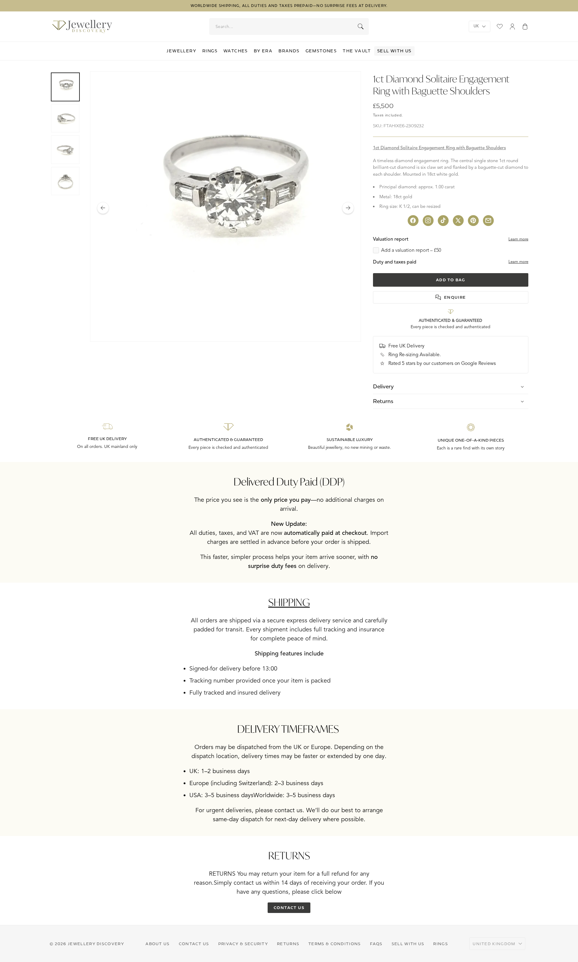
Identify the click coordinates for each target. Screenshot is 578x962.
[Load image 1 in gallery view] (65, 87)
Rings (209, 51)
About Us (157, 943)
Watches (235, 51)
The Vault (357, 51)
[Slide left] (103, 208)
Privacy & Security (243, 943)
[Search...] (360, 26)
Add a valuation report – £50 (411, 250)
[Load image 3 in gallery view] (65, 149)
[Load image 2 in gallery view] (65, 118)
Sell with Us (394, 51)
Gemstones (321, 51)
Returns (288, 943)
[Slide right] (348, 208)
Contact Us (194, 943)
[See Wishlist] (499, 26)
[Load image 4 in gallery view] (65, 181)
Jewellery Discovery (96, 943)
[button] (525, 26)
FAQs (376, 943)
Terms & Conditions (334, 943)
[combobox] (289, 26)
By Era (263, 51)
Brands (288, 51)
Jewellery (181, 51)
